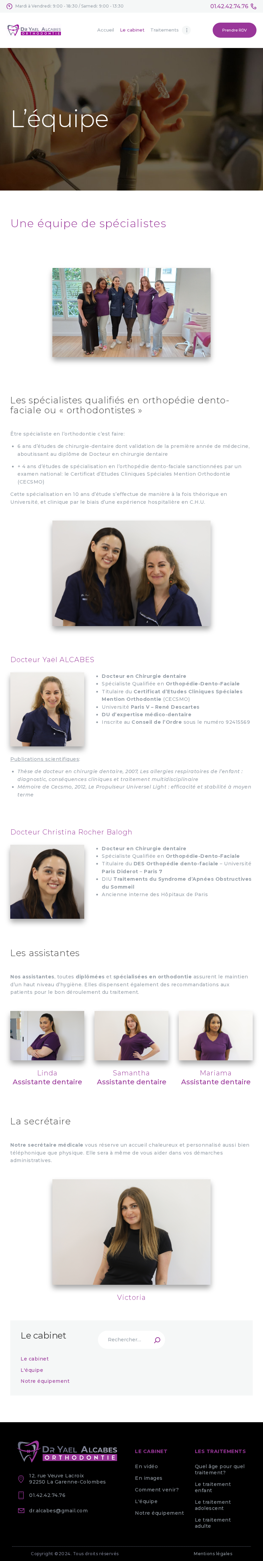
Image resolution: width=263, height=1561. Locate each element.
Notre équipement (45, 1381)
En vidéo (146, 1466)
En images (149, 1478)
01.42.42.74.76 (47, 1495)
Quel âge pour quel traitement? (220, 1469)
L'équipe (32, 1370)
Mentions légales (213, 1553)
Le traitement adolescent (213, 1505)
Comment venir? (157, 1490)
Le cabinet (35, 1359)
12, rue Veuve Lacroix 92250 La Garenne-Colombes (67, 1479)
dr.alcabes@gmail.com (58, 1511)
